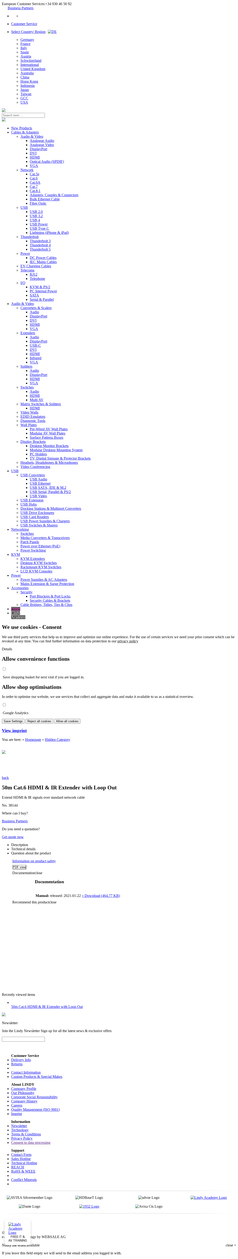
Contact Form (21, 1155)
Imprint (16, 1114)
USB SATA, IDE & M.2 (48, 488)
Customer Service (24, 24)
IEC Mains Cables (43, 262)
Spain (24, 52)
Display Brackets (33, 442)
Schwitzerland (30, 60)
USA (24, 102)
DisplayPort (38, 149)
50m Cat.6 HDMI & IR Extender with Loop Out (47, 1007)
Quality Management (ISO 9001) (35, 1110)
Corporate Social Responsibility (34, 1097)
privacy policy (127, 641)
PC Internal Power (43, 291)
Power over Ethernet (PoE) (40, 546)
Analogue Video (42, 145)
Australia (27, 73)
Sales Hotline (21, 1159)
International (29, 65)
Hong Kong (29, 81)
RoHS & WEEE (23, 1171)
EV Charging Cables (35, 266)
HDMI (35, 157)
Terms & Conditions (26, 1134)
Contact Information (26, 1072)
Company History (24, 1101)
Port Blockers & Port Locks (50, 596)
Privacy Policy (22, 1138)
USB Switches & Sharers (39, 525)
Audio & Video (31, 136)
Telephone (37, 279)
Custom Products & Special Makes (36, 1077)
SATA (34, 295)
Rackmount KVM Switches (40, 567)
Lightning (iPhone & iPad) (49, 233)
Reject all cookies (39, 721)
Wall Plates (28, 425)
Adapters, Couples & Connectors (54, 195)
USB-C (35, 345)
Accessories (20, 588)
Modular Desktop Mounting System (56, 450)
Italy (23, 48)
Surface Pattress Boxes (46, 437)
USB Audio (38, 479)
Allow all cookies (67, 721)
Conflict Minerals (24, 1180)
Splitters (26, 366)
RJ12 (33, 274)
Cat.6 (34, 178)
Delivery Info (21, 1060)
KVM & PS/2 (40, 287)
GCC (24, 98)
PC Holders (38, 454)
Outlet (15, 609)
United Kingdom (32, 69)
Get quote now (13, 837)
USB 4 (35, 220)
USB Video (38, 496)
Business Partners (20, 8)
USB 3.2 (36, 216)
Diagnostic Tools (32, 421)
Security (26, 592)
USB (24, 207)
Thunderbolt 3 (40, 241)
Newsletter (19, 1126)
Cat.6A (35, 182)
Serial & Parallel (42, 299)
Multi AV (36, 400)
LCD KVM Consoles (36, 571)
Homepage (33, 740)
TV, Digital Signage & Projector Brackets (60, 458)
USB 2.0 (36, 212)
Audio (34, 312)
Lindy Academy (18, 615)
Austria (25, 56)
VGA (34, 166)
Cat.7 (34, 187)
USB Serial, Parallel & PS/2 (50, 492)
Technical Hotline (24, 1163)
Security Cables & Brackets (50, 600)
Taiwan (25, 94)
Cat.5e (34, 174)
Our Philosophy (22, 1093)
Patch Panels (29, 542)
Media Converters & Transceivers (45, 538)
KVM (15, 554)
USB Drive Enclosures (37, 513)
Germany (27, 40)
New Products (21, 128)
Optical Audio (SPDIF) (47, 162)
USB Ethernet (40, 483)
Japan (24, 90)
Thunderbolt (29, 237)
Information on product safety (34, 861)
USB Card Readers (34, 517)
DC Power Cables (43, 258)
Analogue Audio (42, 141)
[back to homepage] (4, 111)
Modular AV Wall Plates (47, 433)
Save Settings (13, 721)
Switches (27, 387)
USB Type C (39, 228)
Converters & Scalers (36, 308)
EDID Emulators (32, 417)
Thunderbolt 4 (40, 245)
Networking (20, 529)
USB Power (39, 224)
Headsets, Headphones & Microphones (49, 462)
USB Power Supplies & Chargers (45, 521)
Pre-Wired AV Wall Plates (49, 429)
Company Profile (23, 1089)
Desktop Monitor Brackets (49, 446)
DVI (33, 153)
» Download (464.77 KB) (101, 896)
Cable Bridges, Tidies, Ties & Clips (46, 605)
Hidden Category (57, 740)
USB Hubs (28, 504)
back (5, 778)
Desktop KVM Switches (38, 563)
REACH (17, 1167)
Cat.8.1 (35, 191)
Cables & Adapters (25, 132)
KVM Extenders (32, 559)
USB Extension (31, 500)
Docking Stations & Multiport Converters (50, 508)
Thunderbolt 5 (40, 249)
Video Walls (29, 412)
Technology (20, 1130)
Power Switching (33, 550)
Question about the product (31, 853)
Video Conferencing (35, 467)
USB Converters (32, 475)
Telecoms (27, 270)
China (24, 77)
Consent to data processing (30, 1143)
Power (25, 253)
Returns (17, 1064)
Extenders (27, 333)
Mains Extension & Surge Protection (47, 584)
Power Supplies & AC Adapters (43, 580)
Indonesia (27, 86)
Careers (16, 1105)
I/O (22, 283)
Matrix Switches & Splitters (40, 404)
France (25, 44)
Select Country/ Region (28, 32)
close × (231, 1245)
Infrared (35, 358)
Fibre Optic (38, 203)
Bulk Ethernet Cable (45, 199)
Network (26, 170)
